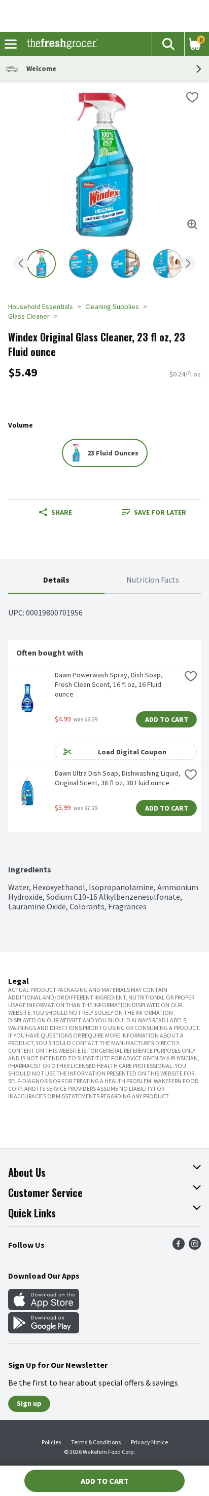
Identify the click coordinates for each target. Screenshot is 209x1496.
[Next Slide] (188, 264)
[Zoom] (192, 224)
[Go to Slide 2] (83, 263)
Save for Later (160, 512)
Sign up (29, 1403)
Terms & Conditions (96, 1442)
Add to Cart (166, 719)
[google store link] (43, 1330)
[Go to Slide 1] (41, 263)
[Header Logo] (60, 44)
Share (61, 512)
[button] (168, 44)
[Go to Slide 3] (125, 263)
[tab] (56, 580)
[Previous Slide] (20, 264)
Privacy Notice (149, 1442)
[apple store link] (43, 1307)
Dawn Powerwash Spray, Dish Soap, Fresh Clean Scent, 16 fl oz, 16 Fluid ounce (109, 684)
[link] (154, 512)
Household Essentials (40, 306)
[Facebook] (178, 1247)
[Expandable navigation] (10, 44)
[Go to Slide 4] (167, 263)
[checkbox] (192, 97)
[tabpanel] (104, 752)
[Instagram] (195, 1247)
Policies (51, 1442)
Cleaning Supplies (112, 306)
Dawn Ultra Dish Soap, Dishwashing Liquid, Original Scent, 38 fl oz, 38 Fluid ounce (118, 778)
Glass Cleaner (29, 316)
